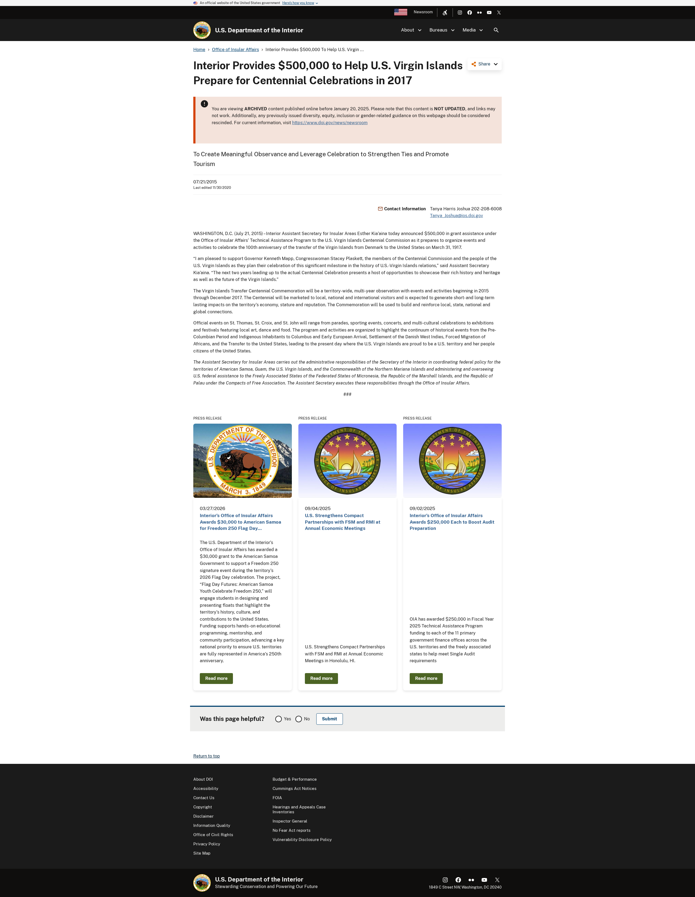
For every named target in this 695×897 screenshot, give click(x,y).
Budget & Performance (295, 779)
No (307, 718)
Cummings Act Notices (295, 788)
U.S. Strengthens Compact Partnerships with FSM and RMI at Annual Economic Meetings (342, 522)
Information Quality (211, 825)
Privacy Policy (206, 844)
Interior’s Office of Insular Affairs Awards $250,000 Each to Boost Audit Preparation (452, 522)
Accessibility (205, 788)
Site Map (201, 853)
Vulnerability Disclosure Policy (302, 839)
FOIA (277, 797)
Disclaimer (203, 816)
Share (484, 64)
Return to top (206, 756)
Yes (287, 718)
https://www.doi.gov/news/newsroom (330, 122)
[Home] (202, 30)
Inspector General (290, 821)
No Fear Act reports (292, 830)
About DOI (203, 779)
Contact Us (203, 797)
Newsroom (423, 12)
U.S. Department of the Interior (259, 30)
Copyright (202, 807)
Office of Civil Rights (213, 834)
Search (496, 30)
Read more (216, 678)
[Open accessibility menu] (445, 12)
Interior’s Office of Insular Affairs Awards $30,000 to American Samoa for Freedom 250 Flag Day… (240, 522)
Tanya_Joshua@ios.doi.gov (456, 215)
